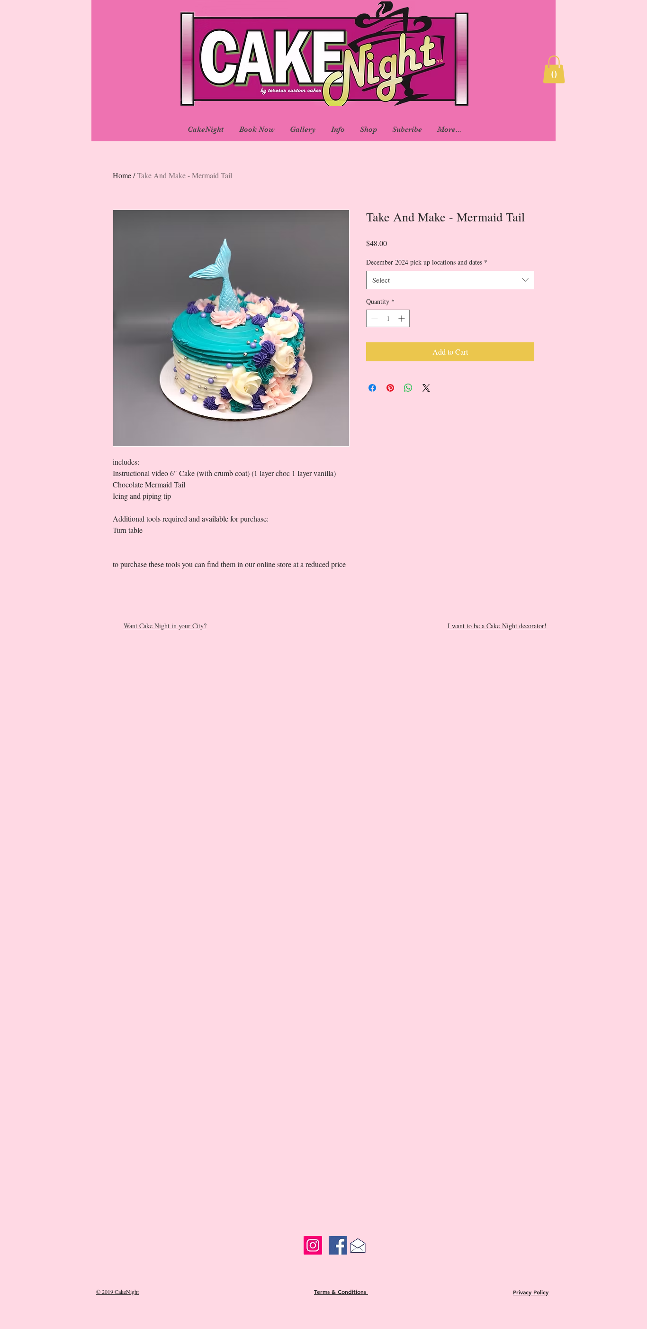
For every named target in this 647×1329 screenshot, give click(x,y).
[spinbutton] (387, 318)
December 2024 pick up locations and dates (426, 261)
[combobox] (450, 280)
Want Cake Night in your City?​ (165, 625)
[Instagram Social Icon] (313, 1245)
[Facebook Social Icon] (338, 1245)
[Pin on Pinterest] (390, 388)
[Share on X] (426, 388)
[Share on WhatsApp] (408, 388)
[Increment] (402, 318)
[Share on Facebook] (372, 388)
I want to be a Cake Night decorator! (497, 625)
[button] (554, 69)
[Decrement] (373, 318)
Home (122, 175)
